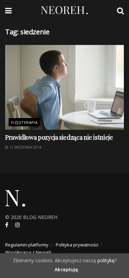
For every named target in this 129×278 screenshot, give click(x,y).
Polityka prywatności (77, 245)
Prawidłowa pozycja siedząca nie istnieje (59, 137)
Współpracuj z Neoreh (28, 252)
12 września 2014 (24, 147)
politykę (106, 260)
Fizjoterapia (24, 122)
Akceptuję (66, 269)
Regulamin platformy (27, 245)
